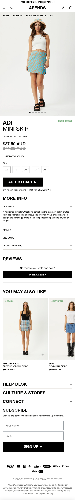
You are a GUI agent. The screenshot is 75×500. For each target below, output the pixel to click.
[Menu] (4, 8)
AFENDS (49, 479)
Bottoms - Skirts (36, 15)
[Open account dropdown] (63, 8)
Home (6, 15)
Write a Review (37, 274)
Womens (17, 15)
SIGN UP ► (33, 446)
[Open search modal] (11, 8)
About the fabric (12, 245)
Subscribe (15, 410)
